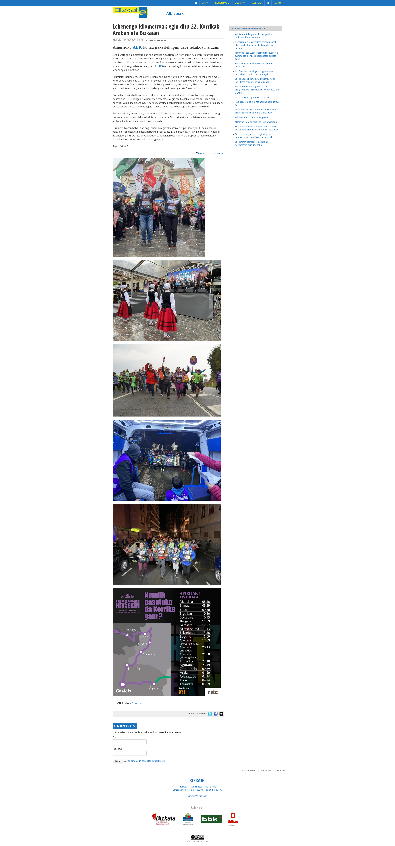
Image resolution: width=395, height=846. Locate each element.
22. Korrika (136, 703)
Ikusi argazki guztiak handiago (211, 153)
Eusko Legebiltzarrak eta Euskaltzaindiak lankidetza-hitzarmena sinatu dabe (255, 80)
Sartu (277, 3)
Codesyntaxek (193, 841)
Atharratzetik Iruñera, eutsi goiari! (251, 117)
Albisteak (175, 13)
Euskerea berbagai (156, 40)
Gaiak (205, 3)
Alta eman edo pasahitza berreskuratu (146, 760)
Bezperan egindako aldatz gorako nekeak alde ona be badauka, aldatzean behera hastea (255, 45)
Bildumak (240, 3)
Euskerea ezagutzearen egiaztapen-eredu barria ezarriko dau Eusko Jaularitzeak (255, 136)
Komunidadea (222, 3)
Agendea (257, 3)
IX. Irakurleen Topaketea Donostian (252, 97)
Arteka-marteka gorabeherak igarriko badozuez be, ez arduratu (253, 36)
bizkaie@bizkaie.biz (197, 795)
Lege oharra (266, 770)
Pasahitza (117, 748)
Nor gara (282, 770)
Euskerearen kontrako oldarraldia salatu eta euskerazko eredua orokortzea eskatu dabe (257, 128)
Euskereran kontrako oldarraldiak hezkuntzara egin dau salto (251, 143)
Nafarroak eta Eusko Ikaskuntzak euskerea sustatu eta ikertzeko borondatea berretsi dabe (256, 55)
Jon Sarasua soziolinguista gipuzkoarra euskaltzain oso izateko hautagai (254, 73)
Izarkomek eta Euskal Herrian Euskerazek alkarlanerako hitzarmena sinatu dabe (255, 111)
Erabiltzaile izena (121, 737)
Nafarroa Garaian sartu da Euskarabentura (256, 121)
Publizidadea (248, 770)
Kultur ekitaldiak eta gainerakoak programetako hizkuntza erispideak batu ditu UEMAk (257, 89)
